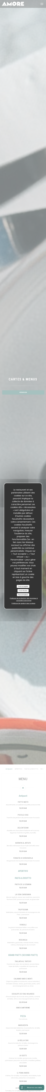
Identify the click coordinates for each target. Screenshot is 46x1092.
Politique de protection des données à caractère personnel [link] (24, 599)
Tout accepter (23, 586)
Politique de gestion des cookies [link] (23, 603)
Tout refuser (23, 591)
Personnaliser (23, 595)
